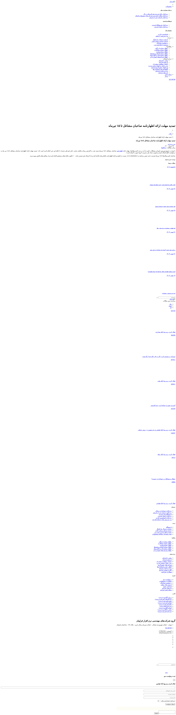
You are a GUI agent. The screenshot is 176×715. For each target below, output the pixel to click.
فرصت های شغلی (166, 585)
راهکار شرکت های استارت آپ (162, 550)
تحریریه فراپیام (171, 144)
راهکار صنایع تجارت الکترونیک (163, 548)
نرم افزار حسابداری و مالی (166, 10)
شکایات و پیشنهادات (165, 581)
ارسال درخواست (170, 704)
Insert (156, 713)
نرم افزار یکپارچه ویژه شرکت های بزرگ (156, 14)
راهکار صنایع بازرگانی (165, 542)
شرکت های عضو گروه (165, 565)
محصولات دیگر (168, 30)
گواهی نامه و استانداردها (164, 567)
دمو (166, 672)
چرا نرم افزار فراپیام (165, 568)
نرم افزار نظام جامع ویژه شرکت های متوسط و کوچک (151, 16)
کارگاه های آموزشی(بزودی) (163, 599)
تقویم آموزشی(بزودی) (165, 601)
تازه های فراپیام (167, 588)
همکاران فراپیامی (166, 572)
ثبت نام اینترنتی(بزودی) (165, 611)
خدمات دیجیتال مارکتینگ (164, 529)
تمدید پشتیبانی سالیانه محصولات (162, 534)
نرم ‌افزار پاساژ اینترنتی (165, 516)
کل (171, 307)
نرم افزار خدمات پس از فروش (158, 17)
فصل (170, 306)
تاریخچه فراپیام (167, 560)
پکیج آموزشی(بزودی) (165, 604)
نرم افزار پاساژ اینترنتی (161, 27)
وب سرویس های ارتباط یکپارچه (162, 519)
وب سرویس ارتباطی (161, 36)
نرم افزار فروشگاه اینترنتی (160, 25)
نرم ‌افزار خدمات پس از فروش (162, 512)
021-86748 (172, 79)
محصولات (169, 6)
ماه (171, 304)
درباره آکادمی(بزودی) (165, 597)
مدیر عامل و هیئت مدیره (164, 563)
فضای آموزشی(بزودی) (165, 602)
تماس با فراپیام (167, 558)
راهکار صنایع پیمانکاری (165, 543)
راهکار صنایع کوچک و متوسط (163, 547)
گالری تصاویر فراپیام (165, 570)
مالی (170, 133)
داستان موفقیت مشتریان (164, 561)
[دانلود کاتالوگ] (171, 672)
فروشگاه (169, 527)
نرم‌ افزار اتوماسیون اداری (164, 518)
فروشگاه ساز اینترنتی (167, 21)
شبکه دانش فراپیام (166, 590)
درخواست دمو (167, 579)
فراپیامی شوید (167, 586)
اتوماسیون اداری (163, 34)
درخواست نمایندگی (166, 583)
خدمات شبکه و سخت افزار (163, 530)
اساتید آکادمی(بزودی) (165, 608)
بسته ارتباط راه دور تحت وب (163, 532)
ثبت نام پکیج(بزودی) (166, 606)
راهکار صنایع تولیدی (166, 545)
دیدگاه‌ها (163, 147)
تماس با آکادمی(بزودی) (165, 609)
